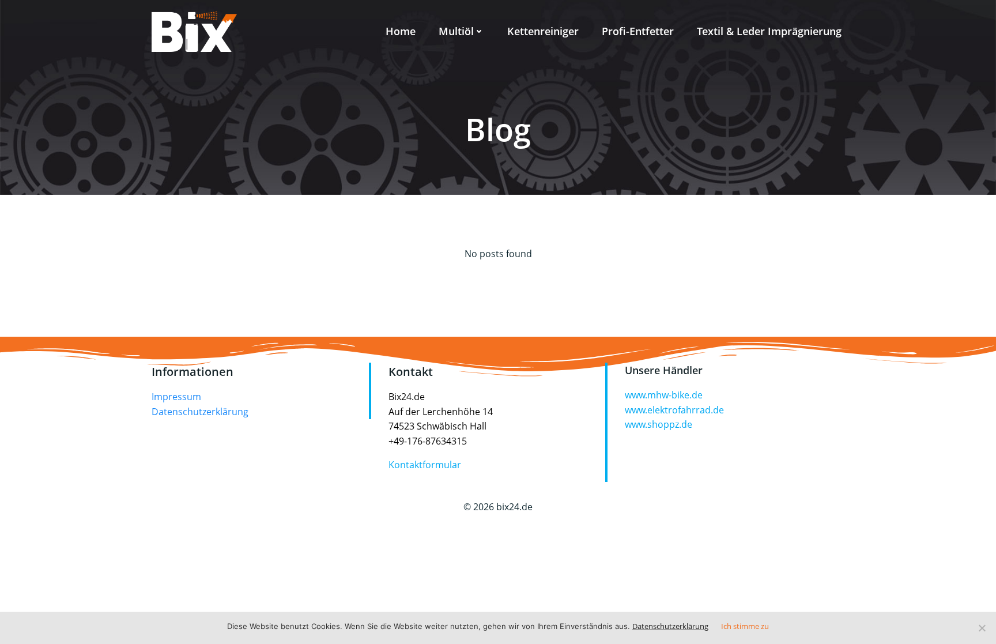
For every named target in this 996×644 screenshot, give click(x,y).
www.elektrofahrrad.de (674, 410)
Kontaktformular (424, 464)
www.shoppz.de (658, 424)
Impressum (176, 396)
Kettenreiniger (543, 31)
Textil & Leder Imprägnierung (769, 31)
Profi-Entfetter (638, 31)
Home (401, 31)
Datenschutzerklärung (200, 411)
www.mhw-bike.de (664, 395)
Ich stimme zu (745, 626)
